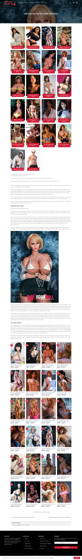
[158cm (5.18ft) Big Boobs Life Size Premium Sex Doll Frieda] (18, 436)
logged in (20, 525)
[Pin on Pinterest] (40, 512)
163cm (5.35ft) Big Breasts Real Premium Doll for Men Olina (17, 505)
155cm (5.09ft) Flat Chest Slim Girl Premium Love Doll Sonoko (17, 365)
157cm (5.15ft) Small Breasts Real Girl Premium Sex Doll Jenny (48, 393)
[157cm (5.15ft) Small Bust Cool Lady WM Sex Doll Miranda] (64, 492)
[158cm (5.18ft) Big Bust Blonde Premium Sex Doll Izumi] (33, 436)
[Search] (18, 2)
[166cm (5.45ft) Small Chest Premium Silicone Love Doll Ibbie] (33, 464)
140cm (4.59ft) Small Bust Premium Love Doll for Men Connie (48, 477)
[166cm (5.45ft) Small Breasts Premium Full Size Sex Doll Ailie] (49, 353)
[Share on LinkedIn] (44, 512)
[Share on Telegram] (49, 512)
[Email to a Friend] (38, 512)
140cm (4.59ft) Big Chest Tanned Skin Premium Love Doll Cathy (63, 421)
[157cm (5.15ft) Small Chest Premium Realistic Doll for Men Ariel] (49, 492)
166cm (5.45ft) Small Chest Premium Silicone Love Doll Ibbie (33, 477)
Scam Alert (42, 548)
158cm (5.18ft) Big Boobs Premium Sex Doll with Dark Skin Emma (63, 477)
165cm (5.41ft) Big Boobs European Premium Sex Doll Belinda (17, 393)
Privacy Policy (42, 538)
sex (41, 11)
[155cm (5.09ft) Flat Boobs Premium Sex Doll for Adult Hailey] (33, 353)
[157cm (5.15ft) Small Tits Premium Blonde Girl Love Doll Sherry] (33, 408)
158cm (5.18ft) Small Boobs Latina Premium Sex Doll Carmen (63, 393)
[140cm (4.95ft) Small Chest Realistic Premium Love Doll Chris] (49, 408)
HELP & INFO (43, 2)
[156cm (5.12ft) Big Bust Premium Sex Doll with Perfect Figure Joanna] (64, 436)
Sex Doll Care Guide (28, 548)
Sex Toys (32, 2)
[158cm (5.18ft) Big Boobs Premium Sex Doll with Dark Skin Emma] (64, 464)
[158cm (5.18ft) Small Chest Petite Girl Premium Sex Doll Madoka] (18, 464)
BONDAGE (37, 2)
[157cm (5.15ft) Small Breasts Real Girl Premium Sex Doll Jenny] (49, 380)
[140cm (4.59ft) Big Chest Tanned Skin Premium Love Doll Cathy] (64, 408)
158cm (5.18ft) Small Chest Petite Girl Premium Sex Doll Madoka (17, 477)
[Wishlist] (73, 2)
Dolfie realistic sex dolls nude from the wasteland (58, 517)
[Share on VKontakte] (42, 512)
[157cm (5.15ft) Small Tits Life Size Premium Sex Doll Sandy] (18, 408)
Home (21, 2)
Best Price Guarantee (44, 541)
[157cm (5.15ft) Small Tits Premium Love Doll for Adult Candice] (33, 492)
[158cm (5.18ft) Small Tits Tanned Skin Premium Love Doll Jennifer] (33, 380)
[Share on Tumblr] (46, 512)
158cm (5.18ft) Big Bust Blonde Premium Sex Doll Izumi (32, 449)
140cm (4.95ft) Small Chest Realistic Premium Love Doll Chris (48, 421)
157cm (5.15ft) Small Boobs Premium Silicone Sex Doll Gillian (49, 449)
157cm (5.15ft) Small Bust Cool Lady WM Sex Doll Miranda (64, 505)
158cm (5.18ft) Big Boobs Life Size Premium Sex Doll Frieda (17, 449)
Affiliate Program (43, 545)
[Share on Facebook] (33, 512)
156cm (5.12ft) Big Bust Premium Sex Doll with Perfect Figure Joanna (64, 449)
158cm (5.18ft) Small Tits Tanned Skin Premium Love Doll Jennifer (32, 393)
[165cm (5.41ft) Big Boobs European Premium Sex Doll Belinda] (18, 380)
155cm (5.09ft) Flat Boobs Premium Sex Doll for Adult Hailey (33, 365)
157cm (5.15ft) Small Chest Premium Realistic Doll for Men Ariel (49, 505)
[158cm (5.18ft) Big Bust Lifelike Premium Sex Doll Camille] (64, 353)
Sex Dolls (25, 2)
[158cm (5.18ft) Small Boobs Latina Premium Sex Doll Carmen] (64, 380)
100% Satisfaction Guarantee (45, 543)
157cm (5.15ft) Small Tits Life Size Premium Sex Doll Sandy (17, 421)
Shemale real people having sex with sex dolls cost (24, 517)
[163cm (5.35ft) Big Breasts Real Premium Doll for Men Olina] (18, 492)
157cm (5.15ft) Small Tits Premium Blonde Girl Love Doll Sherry (32, 421)
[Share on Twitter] (36, 512)
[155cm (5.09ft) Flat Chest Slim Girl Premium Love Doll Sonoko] (18, 353)
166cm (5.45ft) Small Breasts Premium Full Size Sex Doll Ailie (48, 365)
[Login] (70, 2)
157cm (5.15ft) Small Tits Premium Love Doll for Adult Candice (32, 505)
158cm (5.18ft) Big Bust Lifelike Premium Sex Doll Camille (63, 365)
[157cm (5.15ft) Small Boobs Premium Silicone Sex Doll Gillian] (49, 436)
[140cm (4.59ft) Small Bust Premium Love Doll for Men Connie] (49, 464)
